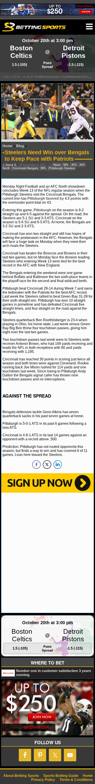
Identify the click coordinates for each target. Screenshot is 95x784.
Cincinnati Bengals (25, 168)
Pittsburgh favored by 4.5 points (54, 198)
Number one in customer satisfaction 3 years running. (53, 673)
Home (7, 146)
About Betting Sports (21, 776)
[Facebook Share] (36, 464)
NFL (66, 165)
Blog (20, 146)
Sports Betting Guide (60, 776)
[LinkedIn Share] (57, 464)
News (57, 165)
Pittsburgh (43, 210)
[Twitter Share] (47, 464)
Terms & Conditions (76, 780)
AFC (74, 165)
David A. (11, 165)
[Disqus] (47, 552)
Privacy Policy (43, 780)
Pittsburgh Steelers (62, 168)
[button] (89, 26)
